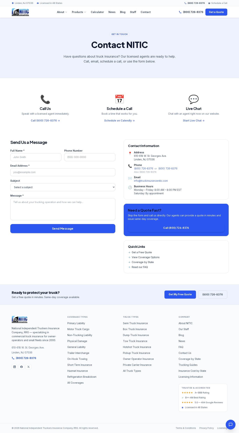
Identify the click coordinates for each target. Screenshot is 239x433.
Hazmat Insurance (77, 370)
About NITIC (185, 323)
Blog (122, 12)
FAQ (181, 346)
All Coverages (75, 382)
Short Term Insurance (79, 364)
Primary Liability (76, 323)
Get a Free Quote (140, 252)
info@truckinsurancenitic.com (151, 180)
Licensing (222, 428)
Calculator (97, 12)
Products (77, 12)
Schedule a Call (219, 3)
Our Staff (184, 329)
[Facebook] (21, 367)
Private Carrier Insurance (137, 364)
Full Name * (17, 150)
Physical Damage (77, 341)
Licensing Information (191, 376)
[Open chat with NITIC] (231, 424)
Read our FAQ (138, 267)
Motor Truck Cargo (78, 329)
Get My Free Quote (180, 294)
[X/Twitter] (28, 367)
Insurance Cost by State (192, 370)
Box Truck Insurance (135, 329)
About (60, 12)
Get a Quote (216, 12)
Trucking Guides (188, 364)
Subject (15, 180)
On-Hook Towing (77, 358)
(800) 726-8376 (196, 3)
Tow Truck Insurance (135, 341)
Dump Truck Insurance (136, 335)
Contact (146, 12)
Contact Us (185, 352)
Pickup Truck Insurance (136, 352)
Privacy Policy (206, 428)
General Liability (76, 346)
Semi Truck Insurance (135, 323)
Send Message (62, 228)
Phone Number (73, 150)
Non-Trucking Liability (79, 335)
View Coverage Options (144, 257)
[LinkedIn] (14, 367)
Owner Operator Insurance (138, 358)
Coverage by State (141, 262)
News (111, 12)
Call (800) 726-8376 (176, 227)
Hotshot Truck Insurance (137, 346)
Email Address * (20, 165)
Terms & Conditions (186, 428)
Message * (17, 195)
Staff (133, 12)
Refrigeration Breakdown (81, 376)
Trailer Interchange (78, 352)
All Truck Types (132, 370)
